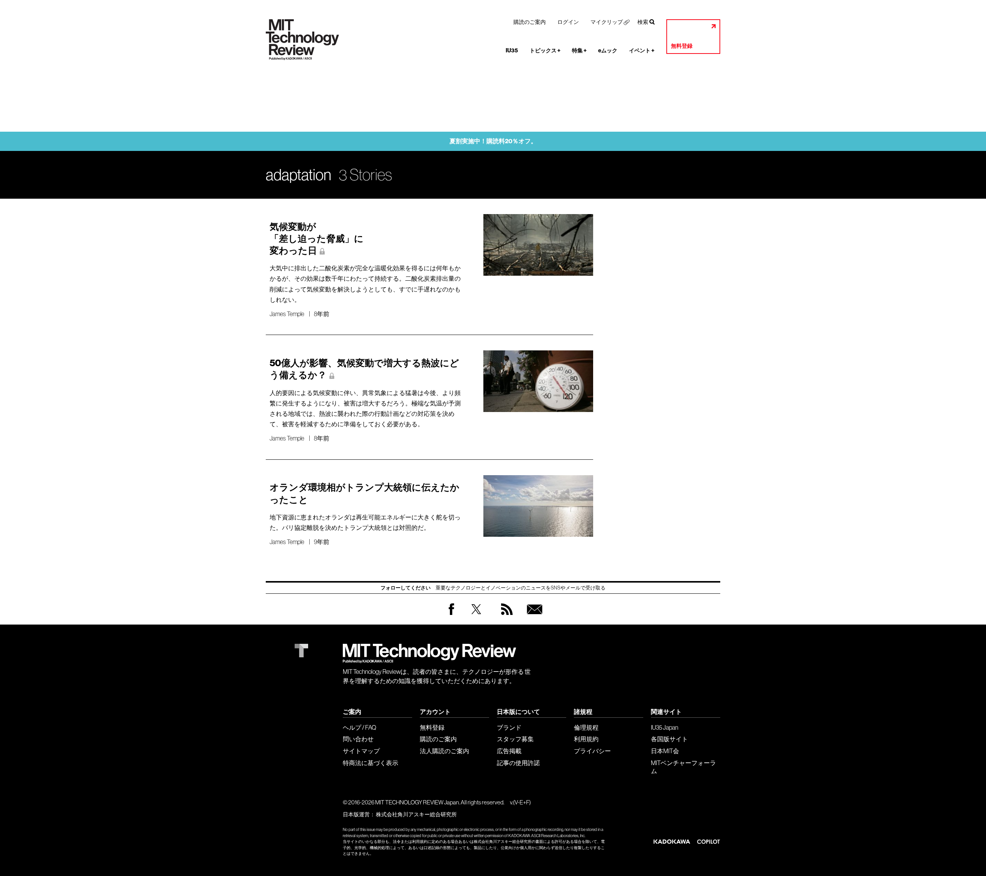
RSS (505, 616)
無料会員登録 (533, 616)
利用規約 (586, 738)
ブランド (509, 727)
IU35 (512, 50)
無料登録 (682, 46)
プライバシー (592, 750)
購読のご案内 (529, 22)
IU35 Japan (664, 727)
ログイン (568, 22)
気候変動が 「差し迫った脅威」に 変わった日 (317, 238)
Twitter (476, 616)
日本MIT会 (665, 750)
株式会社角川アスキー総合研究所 (416, 814)
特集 (579, 50)
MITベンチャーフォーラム (683, 766)
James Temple (287, 313)
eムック (607, 50)
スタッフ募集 (515, 738)
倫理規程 (586, 727)
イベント (641, 50)
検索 (642, 22)
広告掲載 (509, 750)
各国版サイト (669, 738)
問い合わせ (358, 738)
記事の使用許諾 (518, 762)
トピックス (545, 50)
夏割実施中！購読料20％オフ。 (493, 141)
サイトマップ (361, 750)
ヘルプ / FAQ (359, 727)
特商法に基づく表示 (370, 762)
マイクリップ (606, 22)
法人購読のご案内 (444, 750)
